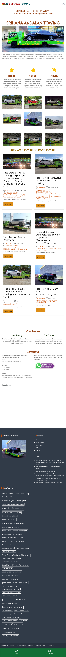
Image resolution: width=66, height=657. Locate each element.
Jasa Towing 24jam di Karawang (45, 471)
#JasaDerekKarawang (43, 189)
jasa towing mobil (7, 610)
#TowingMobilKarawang (43, 197)
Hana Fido (8, 243)
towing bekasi (21, 196)
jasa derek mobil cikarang (9, 586)
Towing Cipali (17, 197)
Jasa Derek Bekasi (7, 568)
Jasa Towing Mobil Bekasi (21, 610)
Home (38, 440)
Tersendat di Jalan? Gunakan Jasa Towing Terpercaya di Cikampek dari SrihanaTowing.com (48, 237)
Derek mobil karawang (11, 192)
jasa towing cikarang (9, 603)
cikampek (40, 248)
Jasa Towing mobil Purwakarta (13, 614)
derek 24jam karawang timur (13, 504)
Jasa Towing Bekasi (9, 596)
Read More (8, 204)
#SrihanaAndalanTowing (43, 193)
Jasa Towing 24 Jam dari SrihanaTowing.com (49, 483)
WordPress (51, 645)
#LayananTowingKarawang (43, 192)
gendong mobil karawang (10, 193)
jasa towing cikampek (9, 304)
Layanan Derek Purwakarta (10, 620)
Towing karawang (22, 249)
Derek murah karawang (13, 541)
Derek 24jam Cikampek (14, 500)
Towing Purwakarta (10, 636)
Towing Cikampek (41, 250)
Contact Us (39, 450)
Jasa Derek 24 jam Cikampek (16, 555)
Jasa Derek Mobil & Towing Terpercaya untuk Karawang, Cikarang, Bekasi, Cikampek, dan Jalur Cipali (14, 179)
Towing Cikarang (8, 197)
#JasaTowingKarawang (42, 190)
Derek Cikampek (48, 248)
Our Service (39, 445)
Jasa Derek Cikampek (9, 194)
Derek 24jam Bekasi (8, 496)
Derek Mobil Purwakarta (12, 538)
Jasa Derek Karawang (9, 246)
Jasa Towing (14, 645)
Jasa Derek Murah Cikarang (11, 592)
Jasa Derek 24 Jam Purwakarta (15, 565)
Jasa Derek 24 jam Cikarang (11, 558)
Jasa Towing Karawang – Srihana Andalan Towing (48, 180)
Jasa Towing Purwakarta (11, 617)
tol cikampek (58, 248)
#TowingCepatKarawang (43, 196)
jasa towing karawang (9, 196)
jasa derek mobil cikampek (15, 583)
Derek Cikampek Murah (11, 513)
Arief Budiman (9, 190)
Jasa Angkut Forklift (8, 551)
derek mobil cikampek (13, 523)
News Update (40, 442)
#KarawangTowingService (43, 191)
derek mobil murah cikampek (14, 531)
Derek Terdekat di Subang (22, 548)
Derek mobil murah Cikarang (12, 534)
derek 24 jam (7, 493)
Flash (32, 645)
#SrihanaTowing (55, 193)
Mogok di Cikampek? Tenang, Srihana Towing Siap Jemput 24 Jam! (16, 293)
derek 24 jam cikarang (22, 493)
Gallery (38, 448)
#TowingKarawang (55, 196)
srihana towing (24, 620)
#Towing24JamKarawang (43, 195)
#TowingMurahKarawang (43, 198)
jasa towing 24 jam (22, 194)
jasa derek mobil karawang (11, 248)
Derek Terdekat (8, 548)
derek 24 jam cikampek (12, 302)
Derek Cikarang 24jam (9, 516)
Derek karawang (9, 519)
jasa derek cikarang (10, 576)
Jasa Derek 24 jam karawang (10, 561)
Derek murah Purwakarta (10, 545)
